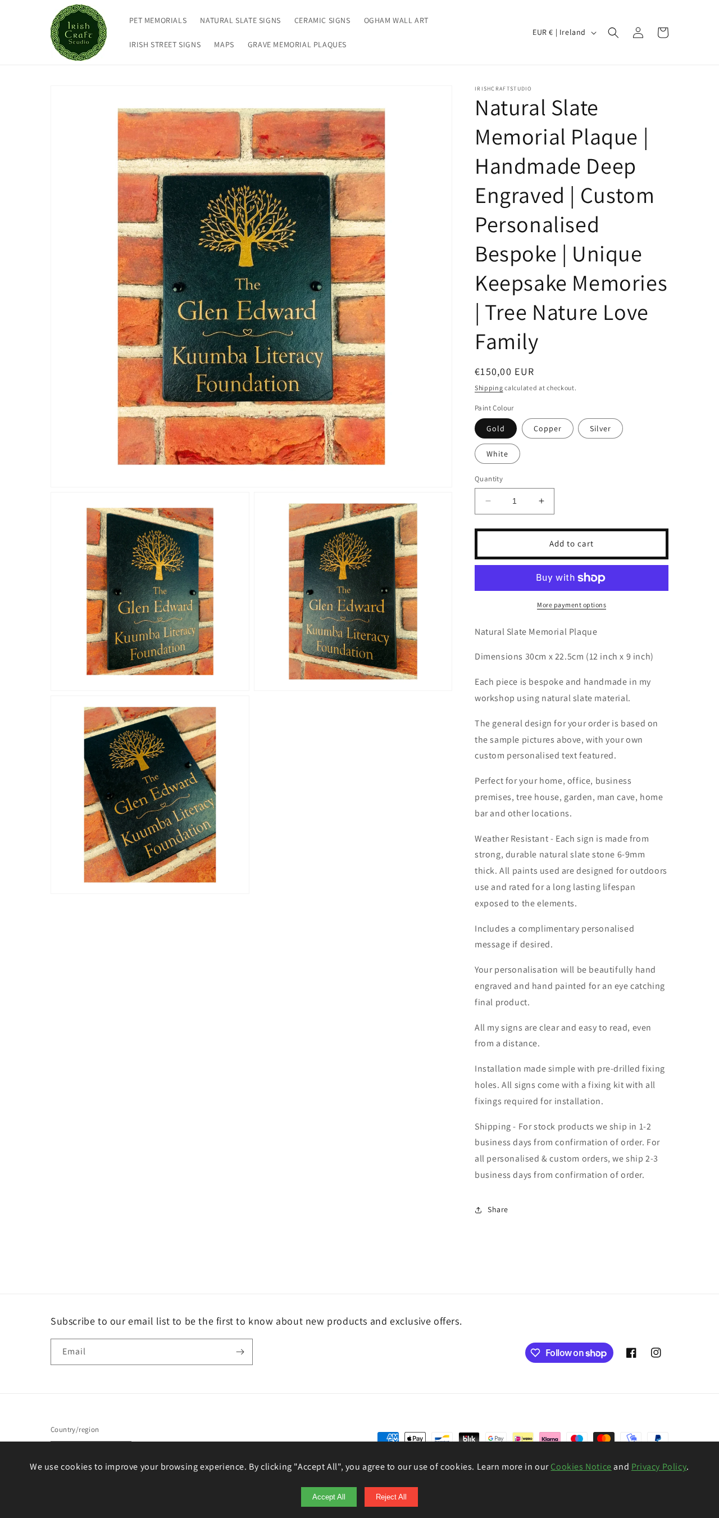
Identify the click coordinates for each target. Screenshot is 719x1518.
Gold (495, 428)
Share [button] (498, 1209)
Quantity (489, 479)
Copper (548, 428)
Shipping (489, 387)
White (497, 454)
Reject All (391, 1497)
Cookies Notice (580, 1466)
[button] (613, 32)
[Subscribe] (239, 1352)
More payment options (571, 604)
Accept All (328, 1497)
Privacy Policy (658, 1466)
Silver (600, 428)
